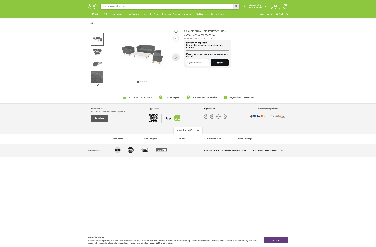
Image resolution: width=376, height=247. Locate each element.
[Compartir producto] (175, 38)
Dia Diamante (202, 14)
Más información (185, 130)
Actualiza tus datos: (99, 108)
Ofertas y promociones (183, 14)
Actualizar (99, 118)
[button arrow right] (175, 57)
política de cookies (164, 243)
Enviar (220, 62)
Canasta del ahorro (162, 14)
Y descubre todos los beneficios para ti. (108, 112)
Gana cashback (217, 14)
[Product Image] (142, 54)
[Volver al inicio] (92, 6)
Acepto (275, 240)
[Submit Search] (236, 6)
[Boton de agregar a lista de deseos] (176, 32)
